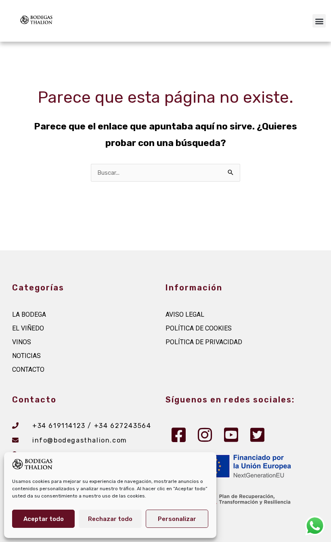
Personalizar (177, 519)
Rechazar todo (110, 519)
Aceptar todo (43, 519)
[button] (319, 21)
